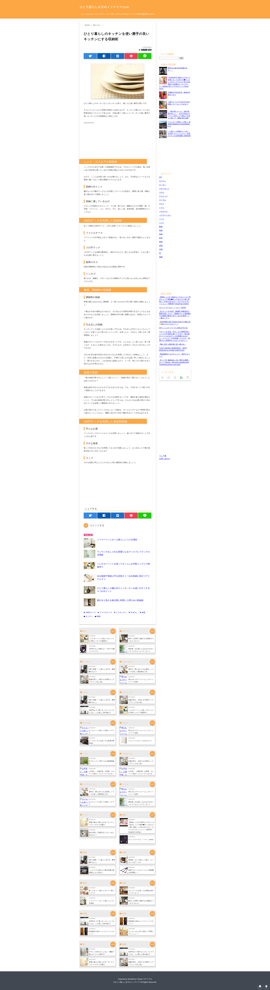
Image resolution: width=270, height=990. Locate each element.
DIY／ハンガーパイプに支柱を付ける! (173, 328)
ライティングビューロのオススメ (140, 741)
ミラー (161, 223)
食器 (142, 612)
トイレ (161, 208)
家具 (161, 238)
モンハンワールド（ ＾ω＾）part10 (140, 839)
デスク (161, 204)
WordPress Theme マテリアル (140, 979)
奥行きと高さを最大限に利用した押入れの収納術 (120, 600)
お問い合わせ (164, 459)
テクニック (163, 196)
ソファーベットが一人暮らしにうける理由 (117, 539)
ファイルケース (105, 612)
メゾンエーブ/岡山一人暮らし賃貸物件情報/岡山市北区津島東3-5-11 (179, 124)
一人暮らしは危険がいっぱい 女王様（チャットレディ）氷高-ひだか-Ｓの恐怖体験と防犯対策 (179, 133)
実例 (161, 234)
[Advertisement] (101, 139)
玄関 (161, 246)
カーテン (162, 181)
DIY (160, 177)
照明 (161, 242)
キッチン (144, 50)
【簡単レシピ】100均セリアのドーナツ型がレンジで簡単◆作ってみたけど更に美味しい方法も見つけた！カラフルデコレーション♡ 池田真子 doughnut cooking (141, 827)
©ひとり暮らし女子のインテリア (126, 982)
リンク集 (162, 456)
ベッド (161, 219)
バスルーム (163, 211)
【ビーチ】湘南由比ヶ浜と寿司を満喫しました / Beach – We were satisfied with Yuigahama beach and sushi (174, 362)
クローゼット (164, 189)
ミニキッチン (120, 612)
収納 (149, 50)
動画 (161, 227)
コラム (161, 192)
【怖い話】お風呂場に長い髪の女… (172, 344)
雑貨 (161, 257)
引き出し (133, 612)
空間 (161, 249)
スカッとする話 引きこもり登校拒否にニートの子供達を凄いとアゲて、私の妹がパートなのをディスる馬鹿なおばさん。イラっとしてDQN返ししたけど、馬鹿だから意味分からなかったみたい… (174, 336)
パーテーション (165, 215)
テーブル (162, 200)
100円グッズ (90, 612)
